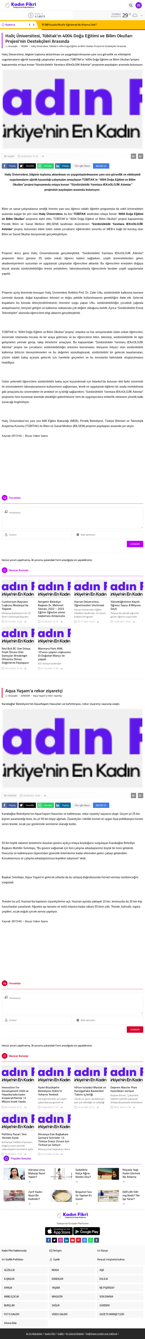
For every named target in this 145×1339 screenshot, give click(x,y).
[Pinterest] (78, 1240)
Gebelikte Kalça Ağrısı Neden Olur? (83, 1173)
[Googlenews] (84, 1240)
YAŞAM (24, 46)
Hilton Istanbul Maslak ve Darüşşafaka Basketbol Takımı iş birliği (90, 1091)
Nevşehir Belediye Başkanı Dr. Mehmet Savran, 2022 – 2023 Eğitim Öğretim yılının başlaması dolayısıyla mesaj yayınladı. (51, 610)
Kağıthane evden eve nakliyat (101, 1333)
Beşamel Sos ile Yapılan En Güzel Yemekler (84, 1197)
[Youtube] (72, 1240)
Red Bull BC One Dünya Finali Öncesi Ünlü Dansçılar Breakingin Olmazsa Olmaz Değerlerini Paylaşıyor (16, 655)
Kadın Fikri (50, 1333)
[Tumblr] (96, 1240)
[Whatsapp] (90, 1240)
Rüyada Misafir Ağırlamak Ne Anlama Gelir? (69, 24)
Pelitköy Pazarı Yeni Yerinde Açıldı (14, 1136)
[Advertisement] (72, 465)
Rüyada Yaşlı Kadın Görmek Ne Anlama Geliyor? (131, 1175)
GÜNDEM (25, 696)
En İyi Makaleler (34, 1333)
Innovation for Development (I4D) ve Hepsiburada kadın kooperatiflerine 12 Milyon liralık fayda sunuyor (15, 1096)
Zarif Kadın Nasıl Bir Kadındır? (35, 1195)
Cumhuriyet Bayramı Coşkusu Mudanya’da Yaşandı (15, 605)
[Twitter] (54, 1240)
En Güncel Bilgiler (75, 1333)
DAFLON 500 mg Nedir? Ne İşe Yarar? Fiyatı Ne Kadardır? (131, 1199)
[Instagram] (60, 1240)
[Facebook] (48, 1240)
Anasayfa (13, 46)
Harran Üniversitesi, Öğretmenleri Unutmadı (89, 603)
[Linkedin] (66, 1240)
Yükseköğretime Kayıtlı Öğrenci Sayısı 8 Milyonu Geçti (126, 605)
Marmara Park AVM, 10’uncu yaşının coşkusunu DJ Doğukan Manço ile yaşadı (54, 654)
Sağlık (61, 1333)
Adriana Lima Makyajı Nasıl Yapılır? (36, 1173)
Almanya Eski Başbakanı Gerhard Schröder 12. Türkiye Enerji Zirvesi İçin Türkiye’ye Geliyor (53, 1139)
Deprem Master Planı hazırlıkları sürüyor (124, 1089)
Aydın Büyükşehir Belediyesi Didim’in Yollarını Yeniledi (50, 1091)
